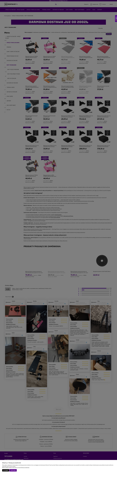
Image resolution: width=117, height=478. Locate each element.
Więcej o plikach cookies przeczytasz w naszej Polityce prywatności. (15, 467)
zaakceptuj (13, 470)
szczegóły (5, 470)
